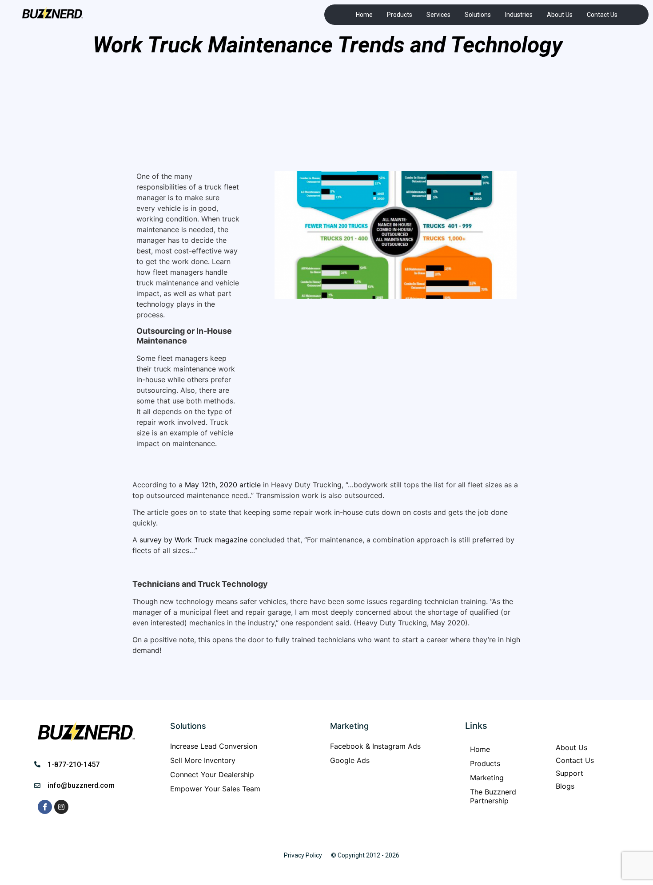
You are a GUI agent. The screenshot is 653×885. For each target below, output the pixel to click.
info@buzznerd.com (81, 785)
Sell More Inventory (202, 760)
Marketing (487, 777)
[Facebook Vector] (45, 807)
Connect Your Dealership (212, 774)
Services (438, 14)
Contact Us (602, 14)
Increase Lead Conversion (213, 746)
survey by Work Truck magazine (193, 539)
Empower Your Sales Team (215, 788)
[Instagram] (61, 807)
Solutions (478, 14)
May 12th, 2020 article (223, 484)
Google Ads (350, 760)
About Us (560, 14)
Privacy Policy (303, 855)
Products (399, 14)
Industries (519, 14)
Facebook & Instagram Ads (375, 746)
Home (364, 14)
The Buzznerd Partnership (493, 796)
